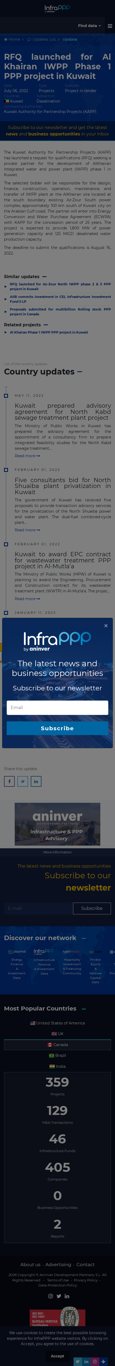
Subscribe (57, 728)
